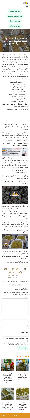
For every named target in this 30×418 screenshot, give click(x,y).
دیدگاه (26, 297)
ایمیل (27, 325)
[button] (27, 6)
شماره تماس (24, 332)
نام (27, 318)
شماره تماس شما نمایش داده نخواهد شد (17, 338)
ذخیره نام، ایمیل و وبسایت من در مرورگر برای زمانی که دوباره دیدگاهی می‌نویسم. (15, 343)
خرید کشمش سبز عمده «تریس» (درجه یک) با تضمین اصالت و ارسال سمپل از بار (22, 406)
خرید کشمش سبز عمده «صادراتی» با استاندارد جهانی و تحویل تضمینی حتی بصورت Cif (7, 406)
